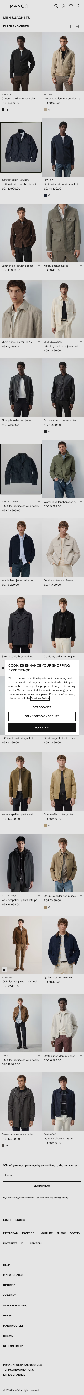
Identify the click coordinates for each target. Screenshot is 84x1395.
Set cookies (42, 707)
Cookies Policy (40, 698)
